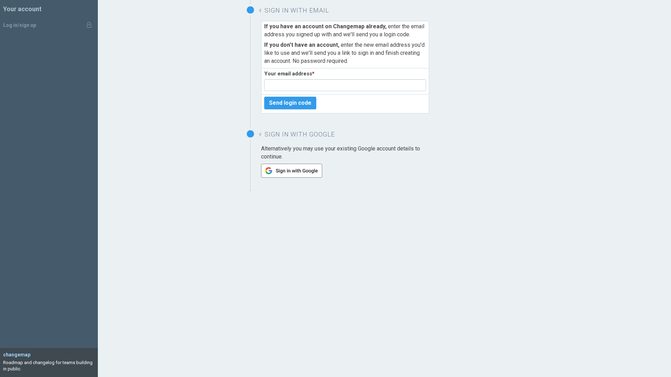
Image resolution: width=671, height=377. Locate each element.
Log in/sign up (19, 25)
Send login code (290, 102)
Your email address (289, 74)
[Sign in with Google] (291, 175)
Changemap (16, 354)
